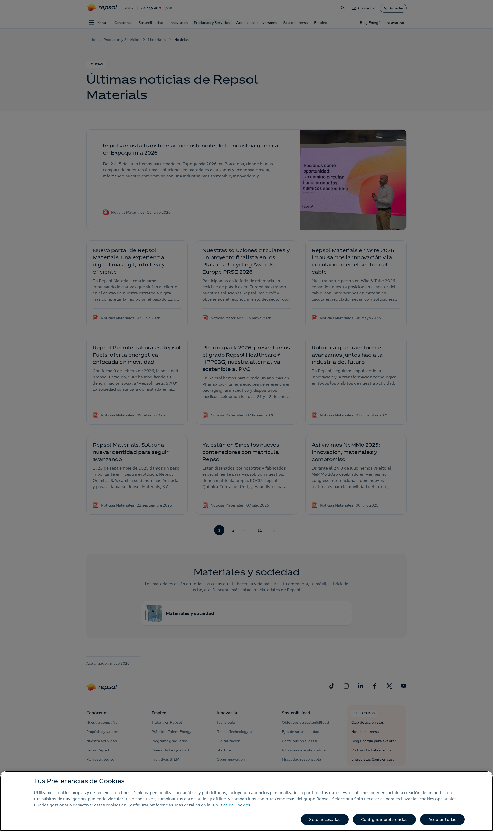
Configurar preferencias (384, 819)
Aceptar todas (442, 819)
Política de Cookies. (232, 804)
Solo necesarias (324, 819)
